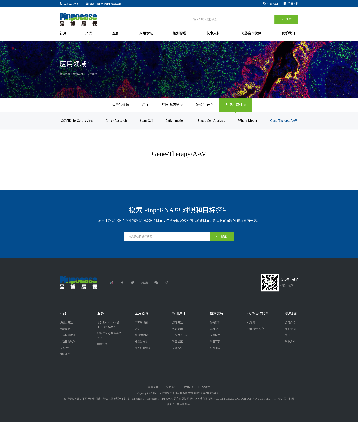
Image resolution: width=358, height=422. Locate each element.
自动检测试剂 (67, 341)
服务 (100, 313)
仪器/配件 (65, 347)
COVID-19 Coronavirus (77, 120)
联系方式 (290, 341)
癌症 (145, 105)
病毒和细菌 (120, 105)
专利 (287, 335)
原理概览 (177, 322)
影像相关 (215, 347)
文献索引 (177, 347)
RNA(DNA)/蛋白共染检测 (109, 335)
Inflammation (175, 120)
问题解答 (215, 335)
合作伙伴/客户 (255, 328)
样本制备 (102, 344)
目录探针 (65, 328)
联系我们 (291, 313)
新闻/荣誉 (290, 328)
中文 (269, 3)
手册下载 (215, 341)
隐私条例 (171, 387)
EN (276, 3)
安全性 (206, 387)
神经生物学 (204, 105)
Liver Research (116, 120)
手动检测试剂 (67, 335)
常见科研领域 (236, 105)
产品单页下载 (180, 335)
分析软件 (65, 354)
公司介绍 (290, 322)
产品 (63, 313)
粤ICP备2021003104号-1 (207, 393)
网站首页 (78, 74)
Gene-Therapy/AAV (283, 120)
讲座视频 (177, 341)
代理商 (251, 322)
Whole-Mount (247, 120)
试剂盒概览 (66, 322)
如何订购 (215, 322)
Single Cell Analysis (211, 120)
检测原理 (179, 313)
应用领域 (92, 74)
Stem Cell (146, 120)
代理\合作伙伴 (257, 313)
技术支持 (216, 313)
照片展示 (177, 328)
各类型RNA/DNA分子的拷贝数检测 (108, 324)
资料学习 (215, 328)
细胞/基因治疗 (172, 105)
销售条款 (153, 387)
